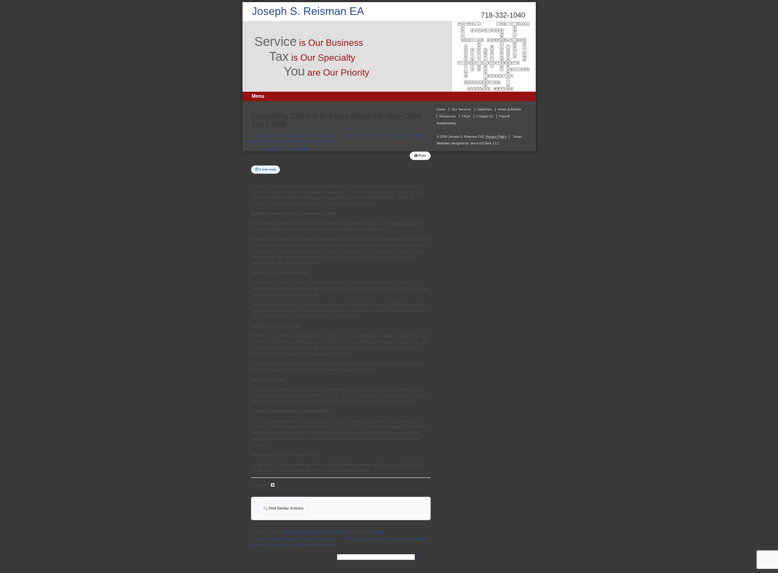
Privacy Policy (496, 136)
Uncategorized (339, 532)
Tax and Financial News (310, 532)
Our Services (461, 109)
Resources (447, 116)
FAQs (466, 116)
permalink (378, 532)
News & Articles (509, 109)
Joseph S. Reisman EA (308, 11)
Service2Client (299, 148)
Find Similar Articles (283, 508)
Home (441, 109)
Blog (289, 532)
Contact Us (485, 116)
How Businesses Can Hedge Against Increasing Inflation (389, 135)
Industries (484, 109)
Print (420, 155)
